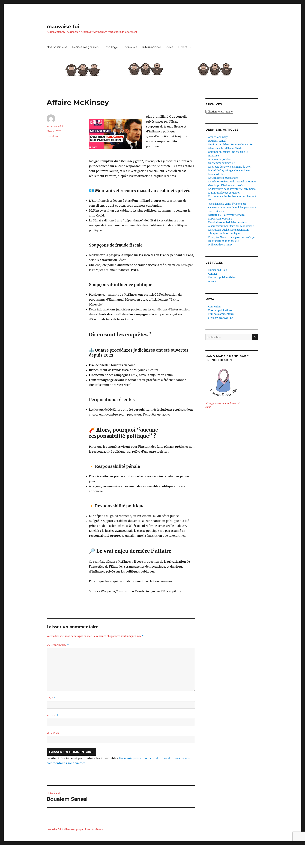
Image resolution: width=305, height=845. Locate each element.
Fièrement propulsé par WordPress (83, 829)
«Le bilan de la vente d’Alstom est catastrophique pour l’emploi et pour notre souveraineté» (232, 207)
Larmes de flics (216, 174)
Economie (130, 47)
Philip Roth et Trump (220, 244)
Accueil (212, 281)
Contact (212, 273)
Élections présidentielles (222, 277)
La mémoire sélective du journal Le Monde (232, 181)
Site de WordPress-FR (220, 317)
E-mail (52, 715)
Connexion (214, 306)
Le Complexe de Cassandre (223, 177)
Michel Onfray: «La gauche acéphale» (229, 170)
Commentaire (58, 644)
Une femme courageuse (221, 163)
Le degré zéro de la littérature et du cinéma (232, 189)
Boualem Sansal (217, 140)
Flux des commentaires (221, 314)
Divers (182, 47)
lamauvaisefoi (55, 126)
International (151, 47)
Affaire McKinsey (218, 137)
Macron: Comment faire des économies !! (231, 226)
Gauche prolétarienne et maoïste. (226, 185)
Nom (51, 698)
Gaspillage (110, 47)
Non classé (53, 136)
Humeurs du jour (217, 270)
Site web (53, 732)
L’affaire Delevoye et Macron (224, 192)
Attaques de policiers (220, 159)
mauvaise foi (63, 26)
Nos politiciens (57, 47)
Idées (169, 47)
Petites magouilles (85, 47)
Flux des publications (220, 310)
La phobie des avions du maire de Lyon (229, 166)
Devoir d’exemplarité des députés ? (227, 222)
